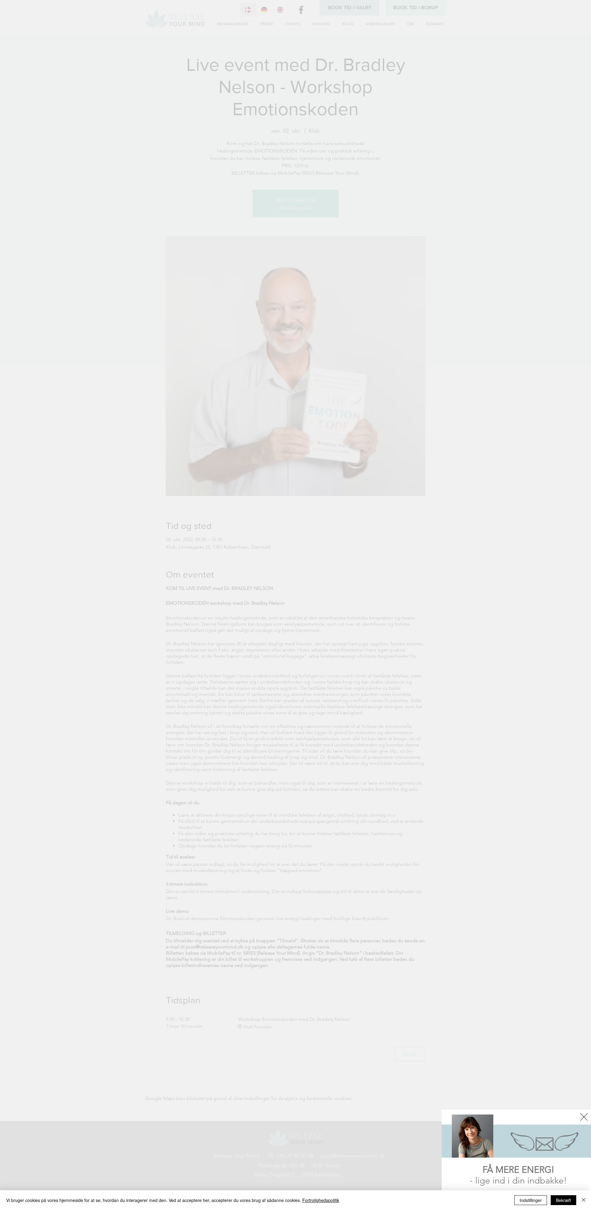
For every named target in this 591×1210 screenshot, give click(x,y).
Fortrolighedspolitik (320, 1200)
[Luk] (583, 1200)
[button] (584, 1117)
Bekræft (563, 1200)
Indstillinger (531, 1200)
